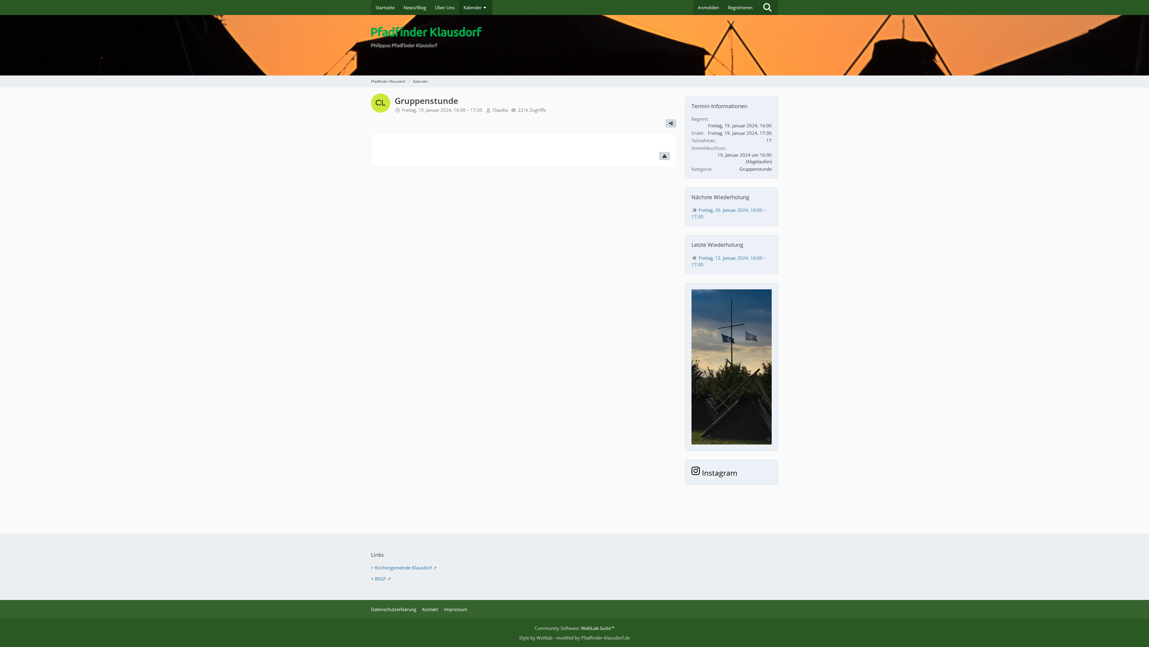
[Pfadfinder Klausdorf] (574, 45)
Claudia (500, 110)
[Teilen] (670, 123)
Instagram (718, 473)
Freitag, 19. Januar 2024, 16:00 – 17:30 (442, 110)
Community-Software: (574, 628)
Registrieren (740, 7)
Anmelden (708, 7)
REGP (380, 579)
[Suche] (767, 7)
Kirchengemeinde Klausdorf (403, 568)
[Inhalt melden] (664, 156)
